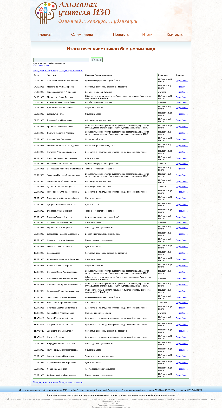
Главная (45, 34)
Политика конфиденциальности (111, 405)
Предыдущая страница (45, 70)
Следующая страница (71, 70)
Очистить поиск (41, 65)
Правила (121, 34)
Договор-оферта (111, 403)
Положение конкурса (111, 401)
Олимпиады (82, 34)
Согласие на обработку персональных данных (111, 407)
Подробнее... (182, 80)
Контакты (175, 34)
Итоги (147, 34)
